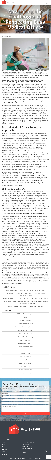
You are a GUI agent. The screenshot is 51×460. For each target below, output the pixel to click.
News (31, 273)
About (4, 444)
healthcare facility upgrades (24, 277)
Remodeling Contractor (25, 360)
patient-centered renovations (36, 280)
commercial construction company (35, 274)
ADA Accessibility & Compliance (25, 314)
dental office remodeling (30, 275)
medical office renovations (38, 277)
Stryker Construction (38, 265)
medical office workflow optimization (11, 278)
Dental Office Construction (25, 330)
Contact (4, 454)
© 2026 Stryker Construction (16, 458)
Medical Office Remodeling (23, 273)
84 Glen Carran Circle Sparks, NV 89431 (28, 447)
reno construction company (20, 281)
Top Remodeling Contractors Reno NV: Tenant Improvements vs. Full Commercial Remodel (25, 294)
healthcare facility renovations (9, 277)
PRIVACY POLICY (37, 458)
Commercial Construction (25, 323)
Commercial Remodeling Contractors (25, 327)
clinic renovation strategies (9, 274)
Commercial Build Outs (25, 320)
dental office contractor (17, 275)
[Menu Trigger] (46, 3)
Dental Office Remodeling (10, 273)
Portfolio (4, 447)
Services (4, 449)
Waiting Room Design (25, 373)
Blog (25, 317)
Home (4, 442)
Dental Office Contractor (25, 333)
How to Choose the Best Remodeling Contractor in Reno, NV (25, 306)
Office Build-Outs (25, 353)
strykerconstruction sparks (34, 281)
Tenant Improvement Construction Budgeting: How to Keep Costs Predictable (25, 298)
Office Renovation (25, 356)
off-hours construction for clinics (20, 280)
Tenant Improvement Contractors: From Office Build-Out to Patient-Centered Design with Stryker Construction (25, 302)
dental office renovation (42, 275)
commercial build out (21, 274)
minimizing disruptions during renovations (31, 278)
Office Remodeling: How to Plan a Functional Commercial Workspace (25, 290)
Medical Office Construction (25, 343)
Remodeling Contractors (26, 363)
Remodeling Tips (25, 366)
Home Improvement (25, 340)
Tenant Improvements (39, 273)
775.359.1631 (30, 442)
